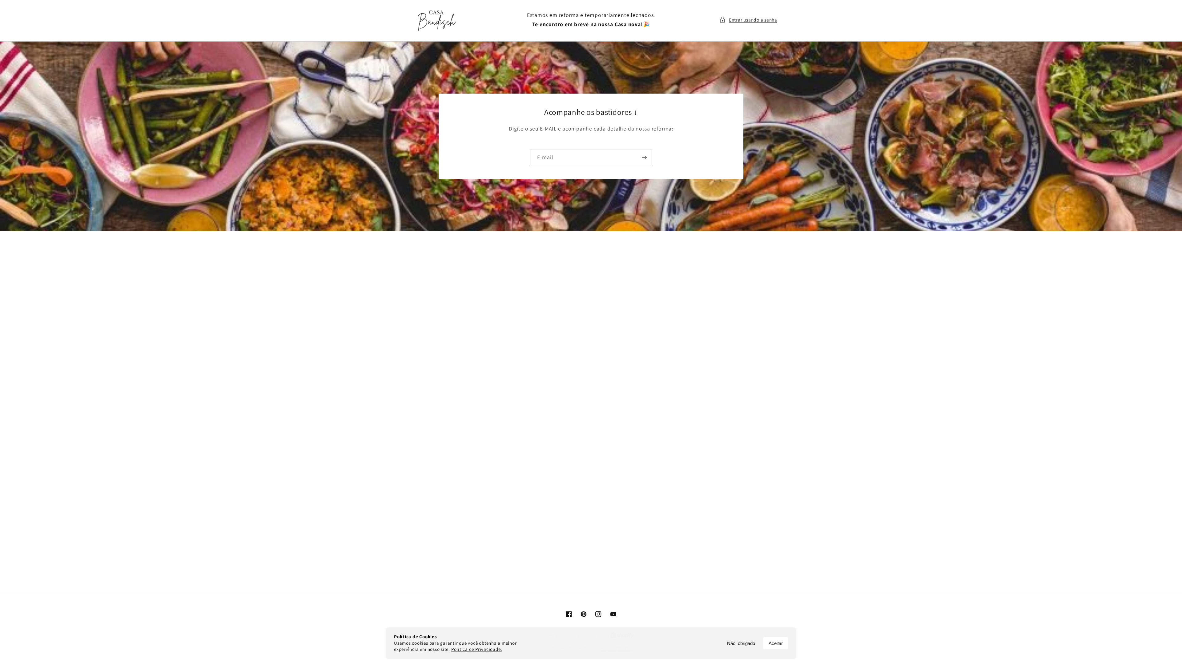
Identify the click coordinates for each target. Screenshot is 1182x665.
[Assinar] (644, 158)
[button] (748, 20)
